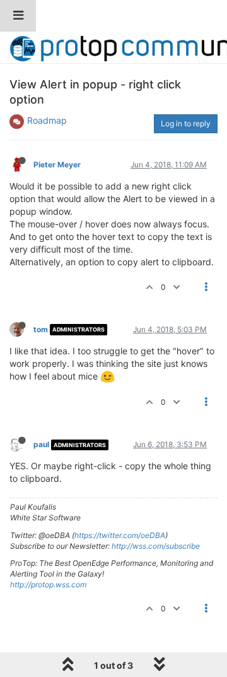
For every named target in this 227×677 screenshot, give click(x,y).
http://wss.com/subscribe (156, 546)
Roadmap (47, 120)
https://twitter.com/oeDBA (119, 535)
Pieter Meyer (57, 164)
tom (40, 329)
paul (41, 444)
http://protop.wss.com (48, 584)
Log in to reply (186, 123)
